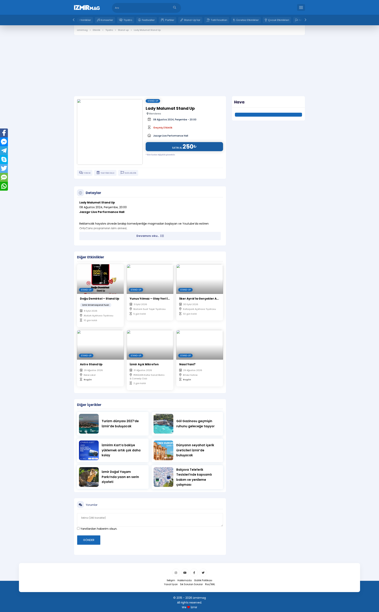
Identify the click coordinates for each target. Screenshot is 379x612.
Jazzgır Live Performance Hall (170, 135)
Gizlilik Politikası (203, 580)
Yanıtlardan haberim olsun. (98, 529)
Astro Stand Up (91, 364)
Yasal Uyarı (171, 584)
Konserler (107, 20)
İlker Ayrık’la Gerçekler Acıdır (201, 299)
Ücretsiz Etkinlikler (247, 20)
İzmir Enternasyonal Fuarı (95, 305)
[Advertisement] (189, 62)
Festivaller (148, 20)
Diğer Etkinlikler (90, 257)
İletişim (171, 580)
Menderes (154, 113)
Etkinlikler (85, 20)
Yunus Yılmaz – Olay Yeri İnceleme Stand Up (162, 299)
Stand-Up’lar (192, 20)
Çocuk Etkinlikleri (278, 20)
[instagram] (176, 572)
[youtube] (185, 572)
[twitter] (203, 572)
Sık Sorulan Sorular (191, 584)
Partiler (169, 20)
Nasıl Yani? (187, 364)
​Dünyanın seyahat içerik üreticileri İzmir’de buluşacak (195, 450)
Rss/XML (210, 584)
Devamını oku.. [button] (148, 236)
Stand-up (153, 100)
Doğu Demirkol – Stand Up (99, 299)
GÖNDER (88, 540)
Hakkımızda (184, 580)
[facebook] (194, 572)
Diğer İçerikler (89, 404)
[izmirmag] (87, 7)
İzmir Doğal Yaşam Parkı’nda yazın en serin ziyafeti (120, 477)
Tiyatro (128, 20)
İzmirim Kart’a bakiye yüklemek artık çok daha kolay (121, 450)
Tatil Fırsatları (219, 20)
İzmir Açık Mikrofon (144, 364)
